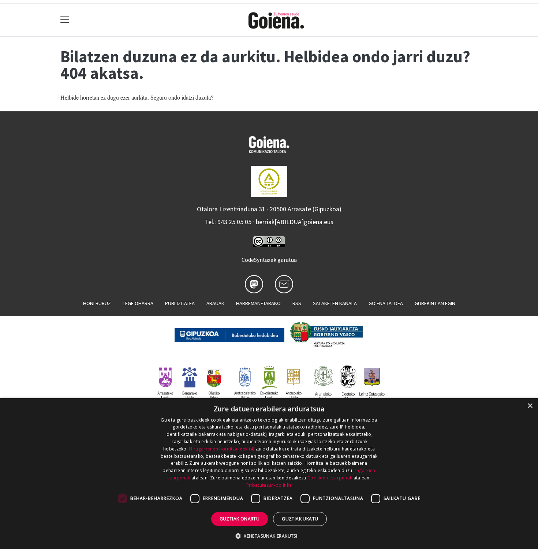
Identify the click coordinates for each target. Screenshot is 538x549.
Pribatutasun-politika (269, 485)
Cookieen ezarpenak (329, 478)
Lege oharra (138, 303)
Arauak (215, 303)
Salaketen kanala (335, 303)
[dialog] (269, 473)
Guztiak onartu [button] (240, 519)
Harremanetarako (258, 303)
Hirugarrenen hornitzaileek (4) (221, 449)
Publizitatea (180, 303)
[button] (269, 535)
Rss (296, 303)
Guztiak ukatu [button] (300, 519)
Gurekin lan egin (435, 303)
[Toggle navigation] (65, 20)
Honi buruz (97, 303)
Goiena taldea (386, 303)
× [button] (530, 406)
